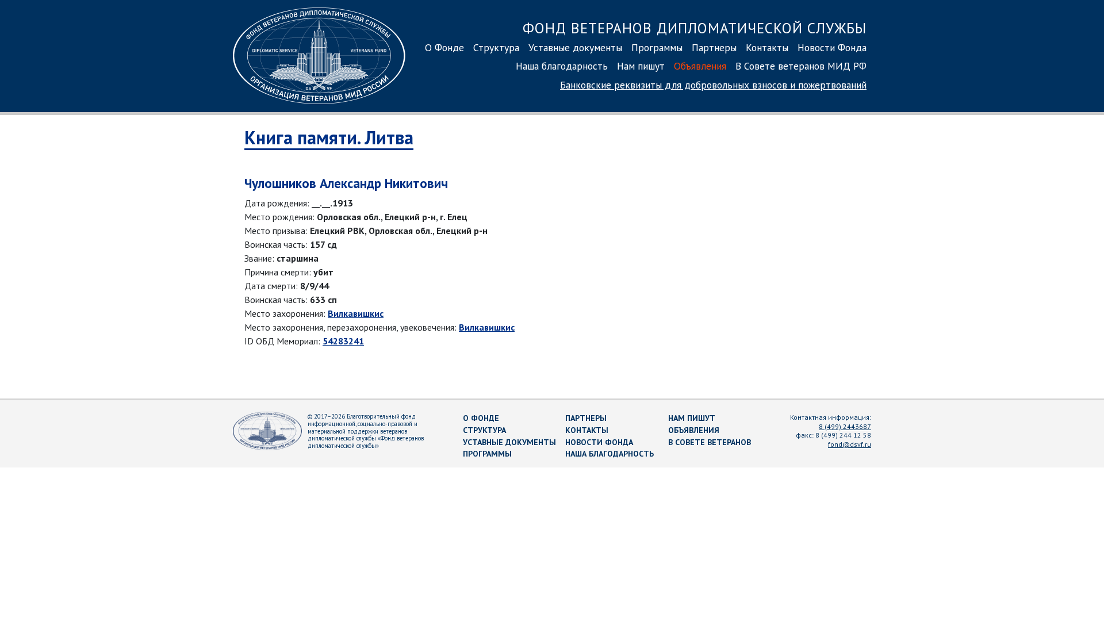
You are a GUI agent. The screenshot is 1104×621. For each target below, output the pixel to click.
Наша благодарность (562, 65)
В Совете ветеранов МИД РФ (801, 65)
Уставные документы (575, 47)
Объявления (700, 65)
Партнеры (714, 47)
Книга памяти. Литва (328, 137)
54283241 (343, 341)
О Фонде (444, 47)
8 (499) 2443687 (845, 426)
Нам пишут (641, 65)
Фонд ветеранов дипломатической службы (695, 27)
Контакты (767, 47)
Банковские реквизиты (713, 84)
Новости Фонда (832, 47)
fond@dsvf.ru (849, 444)
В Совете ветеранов (709, 442)
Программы (657, 47)
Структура (496, 47)
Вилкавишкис (356, 313)
